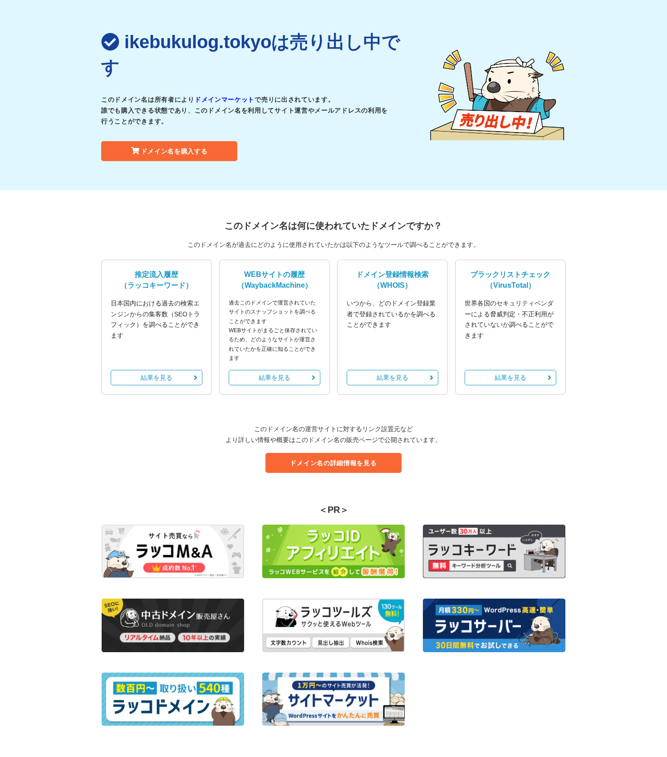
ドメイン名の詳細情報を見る (333, 463)
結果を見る (156, 377)
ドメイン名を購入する (174, 151)
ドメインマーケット (225, 99)
